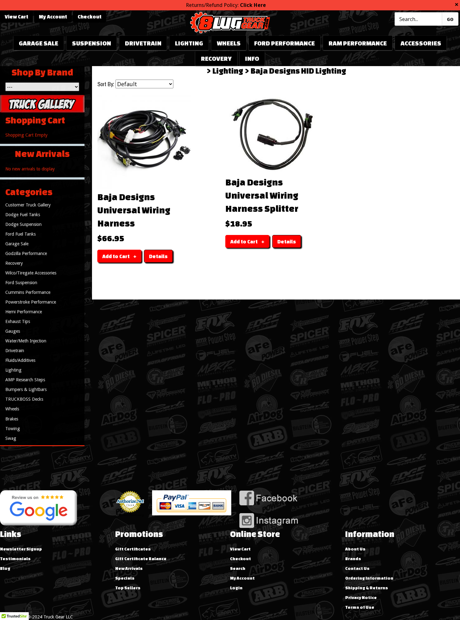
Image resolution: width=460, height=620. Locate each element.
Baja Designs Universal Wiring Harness (133, 210)
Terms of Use (359, 607)
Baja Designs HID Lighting (298, 70)
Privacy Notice (361, 597)
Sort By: (105, 84)
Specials (125, 578)
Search (237, 568)
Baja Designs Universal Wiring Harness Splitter (261, 195)
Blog (5, 568)
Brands (353, 558)
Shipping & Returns (366, 587)
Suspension (91, 43)
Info (252, 58)
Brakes (11, 418)
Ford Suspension (21, 282)
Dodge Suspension (23, 224)
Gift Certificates (133, 548)
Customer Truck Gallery (28, 204)
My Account (53, 16)
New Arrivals (129, 568)
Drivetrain (143, 43)
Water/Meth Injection (25, 340)
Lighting (189, 43)
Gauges (12, 331)
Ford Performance (284, 43)
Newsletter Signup (21, 548)
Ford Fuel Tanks (20, 234)
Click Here (253, 5)
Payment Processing (130, 515)
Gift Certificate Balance (140, 558)
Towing (12, 428)
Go (450, 19)
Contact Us (357, 568)
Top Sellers (128, 587)
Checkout (89, 16)
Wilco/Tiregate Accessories (30, 272)
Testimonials (15, 558)
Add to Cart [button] (116, 256)
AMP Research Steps (25, 379)
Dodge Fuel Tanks (22, 214)
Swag (10, 438)
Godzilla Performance (26, 253)
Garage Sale (38, 43)
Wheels (229, 43)
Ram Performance (358, 43)
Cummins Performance (27, 292)
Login (236, 587)
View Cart (16, 16)
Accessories (421, 43)
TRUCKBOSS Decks (24, 399)
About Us (355, 548)
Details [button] (158, 256)
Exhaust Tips (17, 321)
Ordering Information (369, 578)
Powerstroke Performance (30, 302)
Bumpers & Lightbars (26, 389)
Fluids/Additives (20, 360)
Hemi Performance (23, 311)
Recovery (216, 58)
